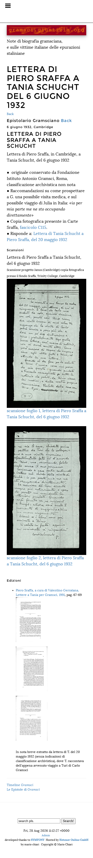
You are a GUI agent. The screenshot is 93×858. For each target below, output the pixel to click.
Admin (46, 835)
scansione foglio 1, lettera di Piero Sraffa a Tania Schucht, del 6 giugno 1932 (46, 413)
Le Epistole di (23, 789)
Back (10, 114)
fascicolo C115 (33, 227)
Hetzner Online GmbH (73, 839)
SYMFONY (37, 839)
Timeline (20, 785)
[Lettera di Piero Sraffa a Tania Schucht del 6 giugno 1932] (51, 619)
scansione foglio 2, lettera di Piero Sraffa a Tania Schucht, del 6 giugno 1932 (45, 560)
